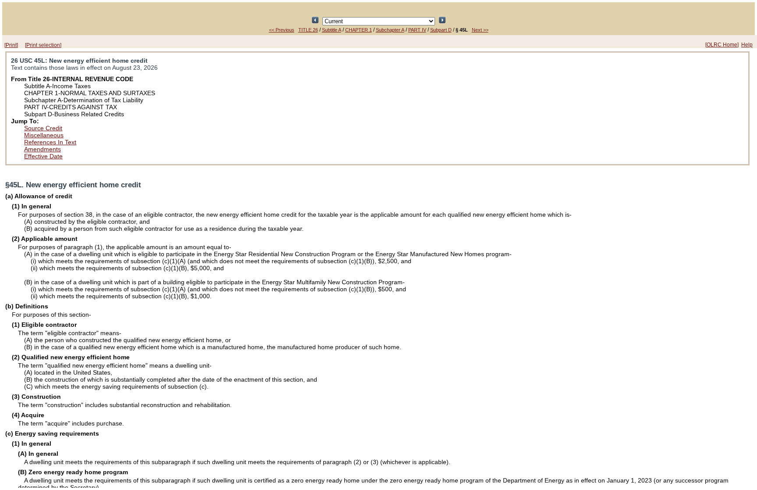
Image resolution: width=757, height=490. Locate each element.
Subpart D (441, 29)
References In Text (50, 142)
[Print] (11, 45)
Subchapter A (390, 29)
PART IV (417, 29)
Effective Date (43, 156)
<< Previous (281, 29)
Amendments (42, 149)
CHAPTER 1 (358, 29)
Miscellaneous (44, 135)
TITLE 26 (308, 29)
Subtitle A (331, 29)
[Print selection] (43, 45)
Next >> (480, 29)
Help (747, 45)
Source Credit (43, 128)
